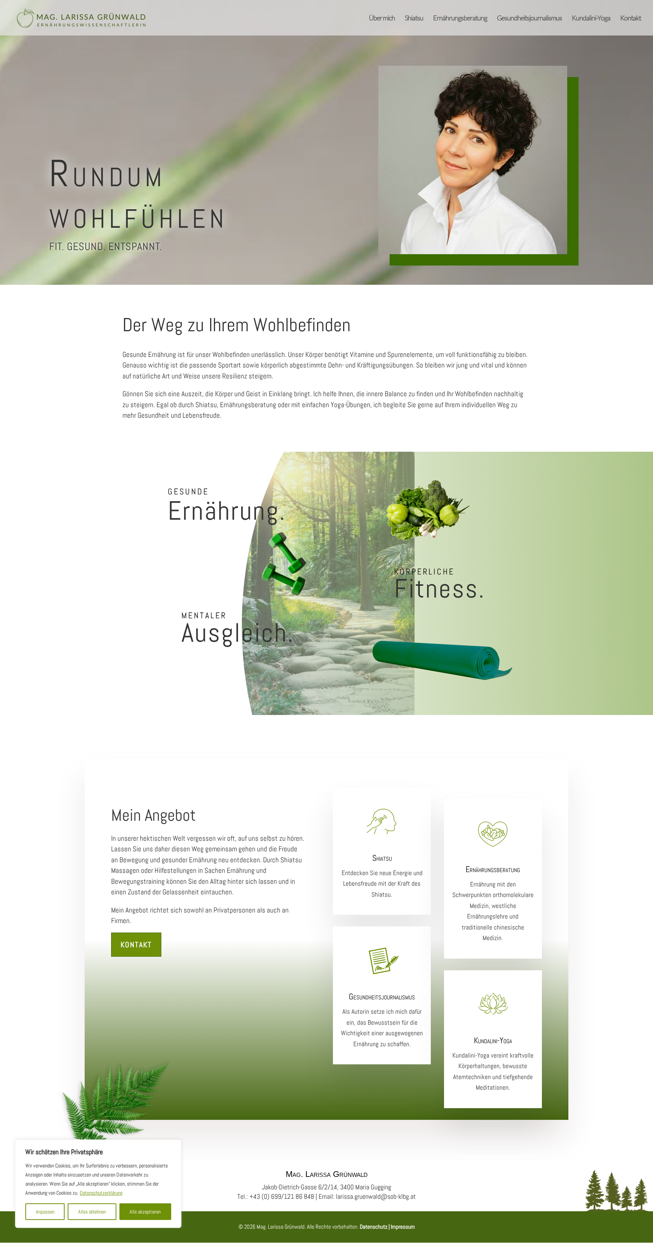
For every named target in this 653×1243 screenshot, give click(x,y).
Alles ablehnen (92, 1211)
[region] (98, 1184)
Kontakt (630, 18)
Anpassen (45, 1211)
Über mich (382, 18)
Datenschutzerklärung (101, 1192)
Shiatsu (414, 18)
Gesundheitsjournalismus (529, 18)
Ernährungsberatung (460, 18)
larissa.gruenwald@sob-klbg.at (376, 1196)
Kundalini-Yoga (591, 18)
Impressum (402, 1226)
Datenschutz (373, 1226)
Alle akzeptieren (145, 1211)
